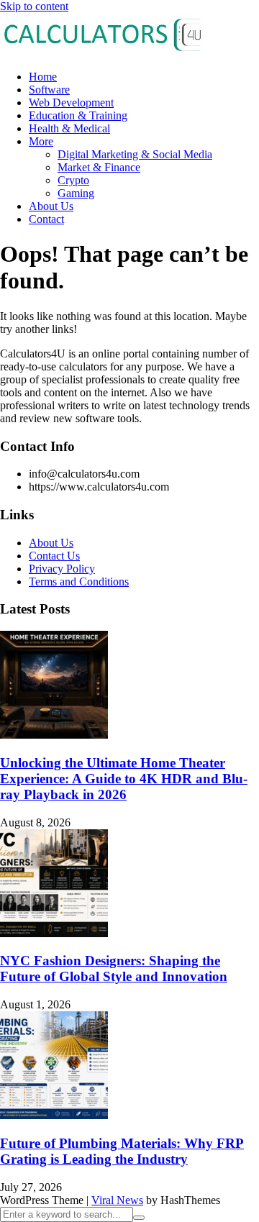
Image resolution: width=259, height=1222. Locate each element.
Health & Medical (69, 128)
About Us (51, 206)
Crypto (73, 180)
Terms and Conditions (79, 581)
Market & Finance (99, 167)
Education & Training (78, 115)
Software (49, 89)
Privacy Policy (62, 568)
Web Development (71, 102)
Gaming (76, 193)
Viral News (117, 1200)
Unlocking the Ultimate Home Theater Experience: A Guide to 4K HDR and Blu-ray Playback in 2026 (123, 778)
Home (43, 76)
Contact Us (54, 556)
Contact (46, 219)
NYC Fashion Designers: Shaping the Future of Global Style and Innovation (113, 968)
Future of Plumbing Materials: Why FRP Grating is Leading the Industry (122, 1151)
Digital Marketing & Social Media (135, 154)
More (41, 141)
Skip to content (34, 6)
